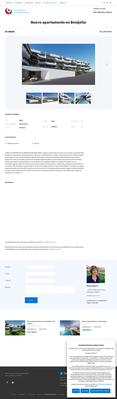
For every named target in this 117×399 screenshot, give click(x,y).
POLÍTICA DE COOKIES (103, 384)
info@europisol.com (49, 242)
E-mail (7, 274)
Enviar (31, 300)
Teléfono (8, 280)
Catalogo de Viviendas (50, 3)
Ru (104, 3)
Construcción (29, 3)
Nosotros (9, 3)
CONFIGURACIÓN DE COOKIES (100, 391)
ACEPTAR (76, 391)
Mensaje (7, 287)
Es (110, 3)
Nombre (7, 267)
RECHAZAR (85, 391)
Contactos (62, 3)
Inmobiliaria (18, 3)
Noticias (38, 3)
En (107, 3)
